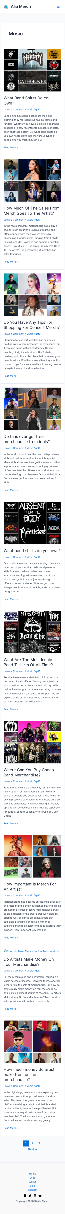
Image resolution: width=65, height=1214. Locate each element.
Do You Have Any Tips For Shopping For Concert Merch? (32, 325)
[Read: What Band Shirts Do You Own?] (32, 70)
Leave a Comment (14, 109)
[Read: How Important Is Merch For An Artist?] (32, 856)
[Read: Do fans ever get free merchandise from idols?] (32, 408)
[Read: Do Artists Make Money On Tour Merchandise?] (31, 950)
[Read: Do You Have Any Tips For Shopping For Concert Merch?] (32, 294)
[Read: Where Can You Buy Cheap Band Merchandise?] (32, 742)
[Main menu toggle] (58, 6)
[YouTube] (40, 1195)
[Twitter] (30, 1195)
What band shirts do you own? (32, 550)
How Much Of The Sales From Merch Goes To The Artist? (32, 211)
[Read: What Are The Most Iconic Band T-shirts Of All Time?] (32, 631)
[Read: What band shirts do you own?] (32, 522)
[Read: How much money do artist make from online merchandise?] (32, 1041)
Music (29, 109)
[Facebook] (25, 1195)
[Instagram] (35, 1195)
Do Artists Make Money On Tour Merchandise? (29, 962)
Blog (32, 1185)
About (32, 1181)
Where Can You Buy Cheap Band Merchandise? (29, 772)
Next (32, 1149)
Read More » (11, 147)
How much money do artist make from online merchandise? (29, 1074)
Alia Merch (21, 6)
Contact (32, 1189)
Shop (33, 1177)
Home (32, 1173)
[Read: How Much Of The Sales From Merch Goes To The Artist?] (32, 180)
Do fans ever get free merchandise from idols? (27, 439)
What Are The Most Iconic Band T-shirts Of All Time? (28, 662)
